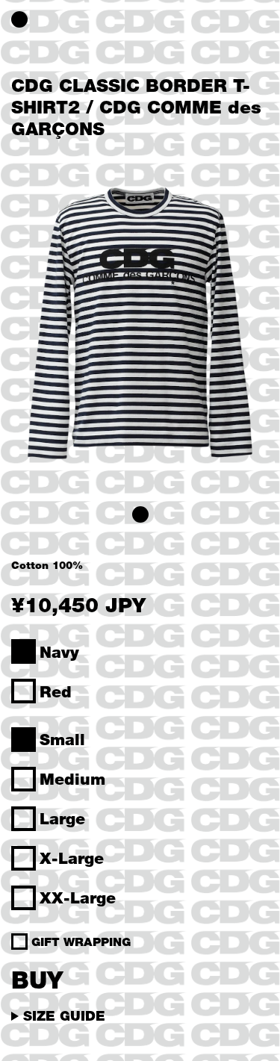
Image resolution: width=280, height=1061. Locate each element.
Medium (72, 778)
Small (62, 739)
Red (56, 691)
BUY (37, 979)
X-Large (72, 858)
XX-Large (78, 897)
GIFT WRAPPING (81, 941)
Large (62, 818)
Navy (59, 652)
